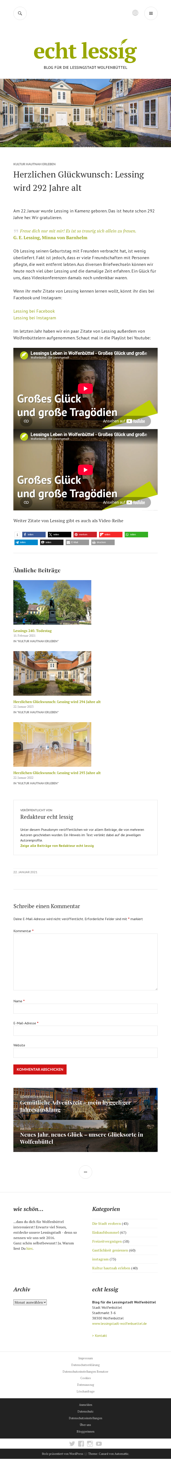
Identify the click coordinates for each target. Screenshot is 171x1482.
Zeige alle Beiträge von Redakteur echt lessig (57, 845)
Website (19, 1045)
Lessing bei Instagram (34, 318)
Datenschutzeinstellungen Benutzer (85, 1372)
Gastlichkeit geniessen (110, 1250)
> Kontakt (99, 1335)
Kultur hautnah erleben (34, 164)
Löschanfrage (86, 1391)
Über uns (85, 1425)
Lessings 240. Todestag (32, 630)
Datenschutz (85, 1411)
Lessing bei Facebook (34, 311)
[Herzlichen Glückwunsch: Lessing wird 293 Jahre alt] (85, 744)
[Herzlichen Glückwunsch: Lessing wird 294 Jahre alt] (85, 673)
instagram (100, 1259)
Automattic (121, 1454)
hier (29, 1248)
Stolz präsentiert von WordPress (62, 1454)
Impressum (85, 1358)
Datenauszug (85, 1385)
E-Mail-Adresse (26, 1023)
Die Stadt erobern (106, 1223)
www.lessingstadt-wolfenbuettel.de (119, 1323)
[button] (17, 534)
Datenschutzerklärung (85, 1365)
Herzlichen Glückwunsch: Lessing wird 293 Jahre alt (57, 772)
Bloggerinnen (85, 1431)
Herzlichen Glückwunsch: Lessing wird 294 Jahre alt (57, 701)
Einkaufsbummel (105, 1232)
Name (19, 1001)
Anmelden (85, 1405)
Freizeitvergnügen (107, 1241)
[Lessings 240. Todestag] (85, 602)
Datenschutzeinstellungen (85, 1418)
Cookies (85, 1378)
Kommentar (23, 931)
